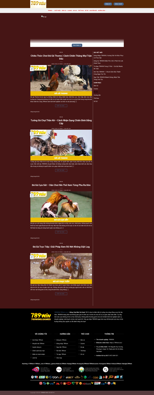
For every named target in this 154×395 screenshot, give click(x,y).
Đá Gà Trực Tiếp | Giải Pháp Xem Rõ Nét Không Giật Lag (61, 246)
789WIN (50, 10)
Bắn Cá (64, 10)
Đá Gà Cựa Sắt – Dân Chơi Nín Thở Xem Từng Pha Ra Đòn (61, 185)
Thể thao (81, 10)
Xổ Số (86, 10)
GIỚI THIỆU (57, 10)
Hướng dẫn (101, 10)
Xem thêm (76, 45)
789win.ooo (64, 312)
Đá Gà (75, 10)
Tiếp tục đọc (61, 105)
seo (70, 64)
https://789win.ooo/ (116, 343)
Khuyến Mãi (93, 10)
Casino (69, 10)
